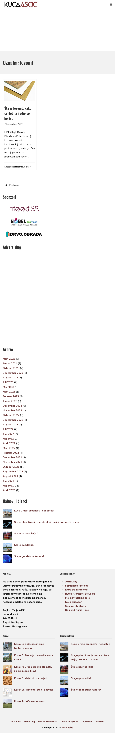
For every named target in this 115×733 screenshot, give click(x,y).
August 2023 (10, 377)
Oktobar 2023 (11, 368)
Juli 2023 (8, 382)
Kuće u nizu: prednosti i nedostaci (34, 510)
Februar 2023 (11, 396)
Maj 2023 (8, 387)
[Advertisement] (57, 29)
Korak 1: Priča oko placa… (29, 701)
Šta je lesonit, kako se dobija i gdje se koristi (17, 113)
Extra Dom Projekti (76, 589)
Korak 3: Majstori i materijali (30, 678)
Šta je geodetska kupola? (29, 556)
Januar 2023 (10, 401)
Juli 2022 (8, 429)
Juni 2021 (8, 481)
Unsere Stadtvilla (75, 606)
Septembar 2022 (13, 420)
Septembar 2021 (13, 471)
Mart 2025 (9, 359)
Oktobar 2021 (11, 467)
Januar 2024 (10, 363)
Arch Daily (71, 581)
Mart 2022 (9, 448)
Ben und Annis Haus (77, 610)
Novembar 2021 (12, 462)
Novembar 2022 (12, 410)
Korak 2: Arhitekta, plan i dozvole (33, 689)
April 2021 (9, 490)
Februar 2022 (11, 452)
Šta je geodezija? (24, 545)
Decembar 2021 (12, 457)
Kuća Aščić (67, 727)
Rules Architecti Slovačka (80, 593)
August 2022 (10, 424)
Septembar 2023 (13, 373)
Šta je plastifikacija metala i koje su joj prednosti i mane (47, 522)
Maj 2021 (8, 485)
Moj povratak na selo (77, 598)
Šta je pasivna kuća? (26, 533)
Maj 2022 (8, 438)
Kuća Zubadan (73, 602)
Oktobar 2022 (11, 415)
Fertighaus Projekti (76, 585)
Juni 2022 (8, 434)
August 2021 (10, 476)
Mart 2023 (9, 391)
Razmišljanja (22, 166)
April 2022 (9, 443)
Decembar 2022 (12, 405)
